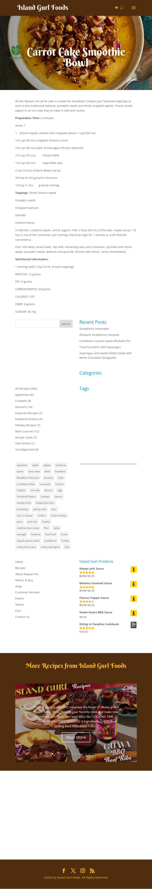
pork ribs (32, 521)
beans (20, 471)
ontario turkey (58, 515)
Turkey (65, 540)
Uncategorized (24, 449)
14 (96, 754)
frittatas (45, 496)
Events (19, 598)
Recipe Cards (24, 437)
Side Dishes (23, 443)
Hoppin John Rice (45, 503)
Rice (46, 528)
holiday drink (24, 503)
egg (60, 490)
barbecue (61, 465)
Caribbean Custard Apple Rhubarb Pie (104, 341)
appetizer (22, 465)
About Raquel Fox (26, 574)
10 (82, 754)
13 (92, 754)
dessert (48, 490)
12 (89, 754)
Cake (61, 477)
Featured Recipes (26, 413)
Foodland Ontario (26, 419)
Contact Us (22, 617)
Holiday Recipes (25, 425)
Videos (19, 604)
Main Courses (24, 431)
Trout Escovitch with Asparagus (100, 347)
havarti (58, 496)
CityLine (21, 490)
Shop (18, 586)
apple (35, 465)
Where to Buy (24, 580)
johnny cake (39, 509)
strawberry (50, 540)
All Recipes (85, 72)
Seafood (35, 534)
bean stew (34, 471)
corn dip (34, 490)
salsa (56, 528)
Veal (67, 547)
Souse (64, 534)
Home (19, 562)
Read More (76, 737)
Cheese (59, 484)
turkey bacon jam (26, 547)
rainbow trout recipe (28, 528)
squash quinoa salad (28, 540)
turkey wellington (50, 547)
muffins (42, 515)
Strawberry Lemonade (94, 328)
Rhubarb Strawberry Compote (99, 335)
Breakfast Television (28, 477)
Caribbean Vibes (26, 484)
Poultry (46, 521)
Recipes (20, 568)
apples (47, 465)
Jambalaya (22, 509)
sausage (21, 534)
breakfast (60, 471)
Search (65, 324)
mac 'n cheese (25, 515)
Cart (18, 611)
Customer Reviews (27, 592)
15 (99, 754)
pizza (20, 521)
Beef (47, 471)
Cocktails (21, 401)
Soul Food (50, 534)
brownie (48, 477)
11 (86, 754)
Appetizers (22, 395)
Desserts (21, 407)
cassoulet (45, 484)
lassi (53, 509)
